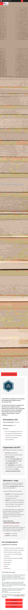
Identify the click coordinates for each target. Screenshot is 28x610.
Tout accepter (14, 600)
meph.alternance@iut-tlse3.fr (12, 522)
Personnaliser (14, 603)
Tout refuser (14, 606)
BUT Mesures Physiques (9, 374)
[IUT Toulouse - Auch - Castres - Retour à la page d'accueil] (5, 3)
